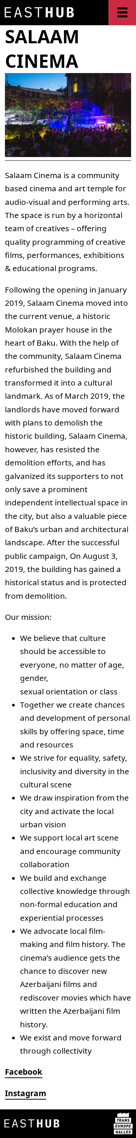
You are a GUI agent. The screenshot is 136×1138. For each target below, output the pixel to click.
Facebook (23, 1071)
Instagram (25, 1093)
